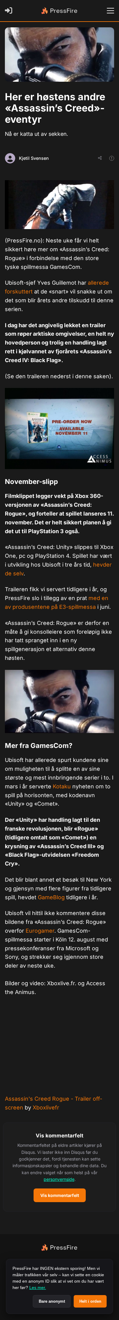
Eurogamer (40, 930)
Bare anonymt (52, 1301)
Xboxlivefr (46, 1107)
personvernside (59, 1179)
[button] (59, 1167)
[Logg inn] (10, 10)
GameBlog (51, 897)
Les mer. (37, 1287)
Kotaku (62, 786)
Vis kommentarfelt (59, 1195)
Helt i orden (90, 1301)
